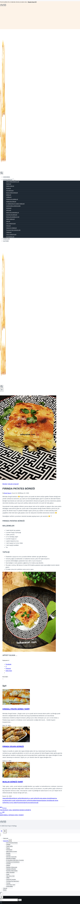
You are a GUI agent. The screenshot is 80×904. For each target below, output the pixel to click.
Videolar (6, 239)
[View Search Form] (1, 173)
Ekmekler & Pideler (11, 201)
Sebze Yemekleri (10, 219)
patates (39, 800)
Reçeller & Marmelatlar (12, 217)
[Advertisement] (40, 18)
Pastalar (8, 184)
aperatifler (5, 798)
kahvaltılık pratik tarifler (12, 800)
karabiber (33, 800)
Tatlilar (8, 225)
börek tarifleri (17, 798)
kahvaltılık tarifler (25, 800)
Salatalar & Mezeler (11, 214)
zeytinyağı (35, 802)
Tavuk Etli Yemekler (11, 228)
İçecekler (8, 208)
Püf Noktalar (9, 190)
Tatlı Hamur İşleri (11, 223)
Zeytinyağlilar (10, 236)
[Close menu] (0, 834)
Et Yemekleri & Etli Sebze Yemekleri (15, 203)
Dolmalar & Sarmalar (12, 199)
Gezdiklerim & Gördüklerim (13, 206)
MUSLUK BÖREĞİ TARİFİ (12, 782)
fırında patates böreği (44, 798)
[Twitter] (3, 5)
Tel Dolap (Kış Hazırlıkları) (13, 230)
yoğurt (24, 802)
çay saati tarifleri (32, 798)
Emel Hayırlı (7, 493)
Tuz (18, 802)
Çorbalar (8, 197)
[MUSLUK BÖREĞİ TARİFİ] (16, 777)
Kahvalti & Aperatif (13, 484)
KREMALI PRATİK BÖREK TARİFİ (16, 709)
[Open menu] (2, 390)
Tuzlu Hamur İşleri (11, 234)
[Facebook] (1, 5)
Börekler (8, 195)
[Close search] (1, 897)
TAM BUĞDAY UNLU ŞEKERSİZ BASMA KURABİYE (15, 809)
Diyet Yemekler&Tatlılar (12, 181)
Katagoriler (6, 840)
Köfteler (8, 210)
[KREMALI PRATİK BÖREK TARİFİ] (16, 704)
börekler (24, 798)
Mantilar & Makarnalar (12, 212)
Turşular (8, 232)
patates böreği (46, 800)
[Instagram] (5, 5)
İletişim (6, 241)
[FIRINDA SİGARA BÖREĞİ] (16, 742)
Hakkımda (6, 177)
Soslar (8, 221)
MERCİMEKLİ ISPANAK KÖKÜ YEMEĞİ (12, 814)
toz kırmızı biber (12, 802)
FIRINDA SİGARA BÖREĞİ (13, 746)
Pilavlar (8, 188)
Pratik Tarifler (10, 186)
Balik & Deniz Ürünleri (12, 192)
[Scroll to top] (1, 831)
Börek (11, 798)
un (21, 802)
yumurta (29, 802)
